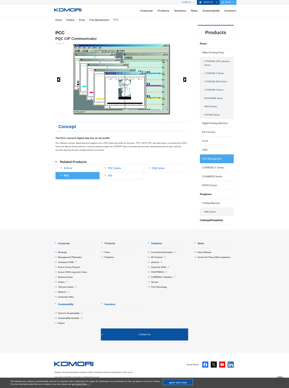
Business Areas (65, 277)
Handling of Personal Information (107, 372)
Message (62, 252)
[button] (58, 79)
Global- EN (208, 2)
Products (215, 32)
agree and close (178, 382)
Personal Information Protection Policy (77, 372)
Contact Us (186, 2)
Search (228, 2)
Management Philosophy (70, 257)
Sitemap (57, 372)
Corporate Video (66, 297)
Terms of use (127, 372)
